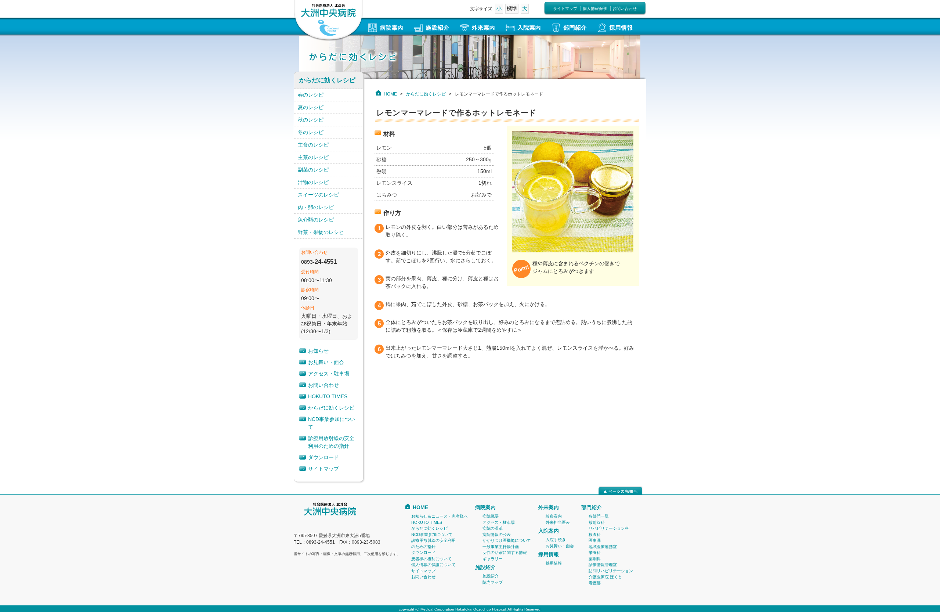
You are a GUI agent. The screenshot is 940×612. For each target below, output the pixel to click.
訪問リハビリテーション (611, 571)
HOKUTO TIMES (327, 396)
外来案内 (548, 507)
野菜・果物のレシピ (321, 232)
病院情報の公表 (496, 534)
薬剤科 (595, 559)
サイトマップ (565, 8)
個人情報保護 (595, 8)
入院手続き (556, 539)
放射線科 (597, 522)
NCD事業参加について (431, 534)
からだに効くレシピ (426, 94)
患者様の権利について (431, 559)
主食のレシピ (313, 145)
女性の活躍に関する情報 (504, 552)
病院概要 (490, 516)
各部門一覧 (599, 516)
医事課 (595, 540)
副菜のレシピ (313, 170)
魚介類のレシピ (316, 220)
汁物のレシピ (313, 182)
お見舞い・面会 (326, 362)
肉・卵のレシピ (316, 207)
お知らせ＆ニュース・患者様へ (439, 516)
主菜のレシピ (313, 157)
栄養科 (595, 552)
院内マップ (492, 582)
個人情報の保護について (433, 564)
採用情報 (548, 554)
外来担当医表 (558, 522)
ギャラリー (492, 559)
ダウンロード (323, 457)
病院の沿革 (492, 528)
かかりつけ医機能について (506, 540)
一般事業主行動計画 (500, 546)
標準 (512, 8)
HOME (390, 94)
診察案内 (554, 516)
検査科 (595, 534)
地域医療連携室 (603, 546)
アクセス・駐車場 (328, 374)
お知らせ (318, 351)
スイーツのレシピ (318, 195)
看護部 (595, 583)
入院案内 (548, 531)
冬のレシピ (310, 132)
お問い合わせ (624, 8)
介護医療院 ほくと (605, 577)
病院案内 (485, 507)
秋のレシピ (310, 120)
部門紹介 (591, 507)
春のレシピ (310, 95)
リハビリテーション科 (609, 528)
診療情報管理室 (603, 564)
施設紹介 (485, 567)
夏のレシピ (310, 107)
